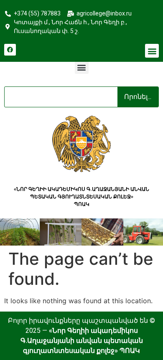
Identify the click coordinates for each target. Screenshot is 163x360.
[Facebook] (10, 50)
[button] (152, 51)
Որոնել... (137, 97)
